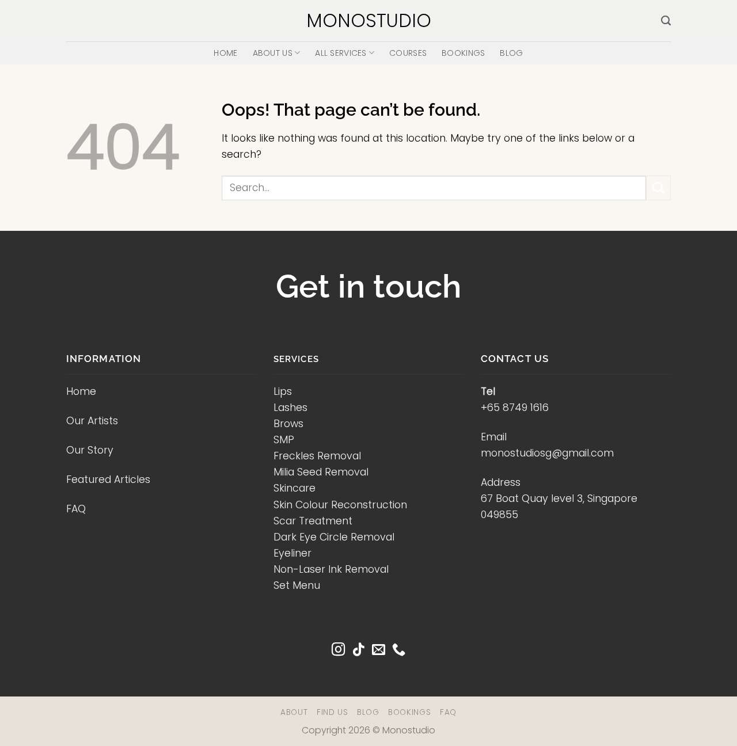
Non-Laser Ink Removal (331, 569)
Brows (288, 424)
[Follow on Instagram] (338, 650)
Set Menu (296, 585)
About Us (272, 53)
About (293, 712)
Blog (511, 53)
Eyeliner (292, 553)
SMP (283, 440)
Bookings (463, 53)
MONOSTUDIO (368, 21)
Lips (282, 391)
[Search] (666, 20)
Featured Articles (108, 479)
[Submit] (658, 188)
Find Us (332, 712)
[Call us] (398, 650)
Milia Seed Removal (320, 472)
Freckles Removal (317, 456)
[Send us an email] (378, 650)
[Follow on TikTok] (358, 650)
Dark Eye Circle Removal (333, 537)
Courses (408, 53)
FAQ (76, 509)
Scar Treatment (312, 521)
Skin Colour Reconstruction (340, 505)
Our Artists (92, 421)
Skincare (294, 488)
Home (225, 53)
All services (340, 53)
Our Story (89, 450)
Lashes (290, 407)
